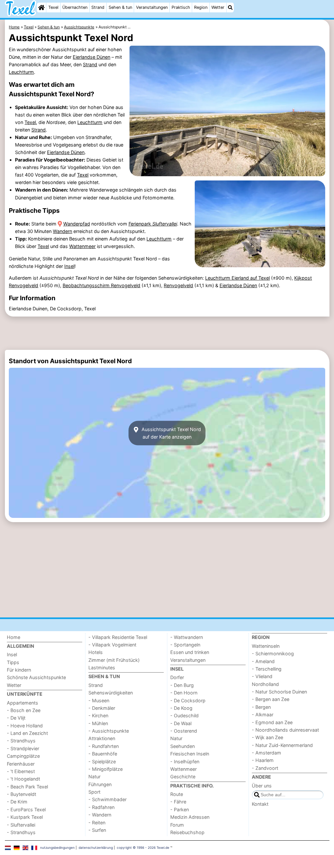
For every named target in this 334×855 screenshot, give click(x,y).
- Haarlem (263, 760)
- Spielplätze (102, 761)
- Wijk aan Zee (267, 737)
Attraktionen (101, 738)
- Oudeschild (184, 715)
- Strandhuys (21, 740)
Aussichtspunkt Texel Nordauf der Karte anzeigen (170, 433)
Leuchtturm (21, 72)
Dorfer (177, 677)
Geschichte (182, 776)
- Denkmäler (101, 708)
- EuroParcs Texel (26, 809)
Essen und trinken (189, 652)
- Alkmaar (262, 714)
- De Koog (181, 708)
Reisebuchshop (187, 832)
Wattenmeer (82, 246)
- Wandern (99, 814)
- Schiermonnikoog (273, 653)
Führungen (100, 784)
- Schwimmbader (107, 799)
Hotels (95, 652)
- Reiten (96, 822)
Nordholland (265, 684)
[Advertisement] (167, 333)
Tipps (13, 662)
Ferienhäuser (21, 764)
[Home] (41, 7)
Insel (69, 266)
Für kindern (19, 670)
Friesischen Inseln (189, 753)
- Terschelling (266, 669)
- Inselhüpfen (184, 761)
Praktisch (181, 7)
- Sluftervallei (21, 825)
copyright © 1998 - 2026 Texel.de (143, 847)
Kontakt (260, 804)
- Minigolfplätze (105, 769)
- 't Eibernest (21, 771)
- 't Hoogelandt (23, 779)
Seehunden (182, 746)
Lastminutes (101, 667)
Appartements (22, 703)
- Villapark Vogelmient (112, 644)
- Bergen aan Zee (270, 699)
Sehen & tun (120, 7)
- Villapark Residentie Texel (117, 637)
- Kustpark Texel (25, 817)
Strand (97, 7)
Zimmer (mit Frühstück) (114, 660)
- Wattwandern (186, 637)
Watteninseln (266, 646)
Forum (177, 825)
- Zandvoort (265, 768)
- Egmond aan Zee (272, 722)
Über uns (262, 785)
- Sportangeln (185, 644)
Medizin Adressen (189, 817)
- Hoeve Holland (25, 725)
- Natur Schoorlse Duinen (279, 691)
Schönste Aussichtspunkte (36, 677)
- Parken (179, 809)
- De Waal (180, 723)
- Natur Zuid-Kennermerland (282, 745)
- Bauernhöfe (102, 753)
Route (176, 794)
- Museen (98, 700)
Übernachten (74, 7)
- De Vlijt (16, 718)
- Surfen (97, 830)
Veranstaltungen (152, 7)
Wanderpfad (76, 223)
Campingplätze (23, 756)
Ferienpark (153, 223)
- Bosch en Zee (23, 710)
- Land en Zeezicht (27, 733)
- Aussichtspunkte (108, 731)
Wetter (217, 7)
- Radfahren (101, 807)
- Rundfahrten (103, 746)
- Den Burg (182, 685)
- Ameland (263, 661)
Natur (94, 776)
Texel (53, 7)
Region (200, 7)
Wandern (62, 231)
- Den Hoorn (183, 692)
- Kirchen (98, 715)
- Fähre (178, 801)
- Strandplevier (23, 748)
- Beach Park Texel (27, 786)
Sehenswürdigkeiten (110, 692)
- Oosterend (183, 731)
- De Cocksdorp (187, 700)
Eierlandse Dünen (91, 57)
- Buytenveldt (21, 794)
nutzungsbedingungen (57, 847)
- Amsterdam (266, 752)
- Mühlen (98, 723)
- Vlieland (262, 676)
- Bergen (261, 707)
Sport (94, 792)
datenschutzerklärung (96, 847)
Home (13, 637)
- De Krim (17, 801)
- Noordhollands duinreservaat (285, 730)
